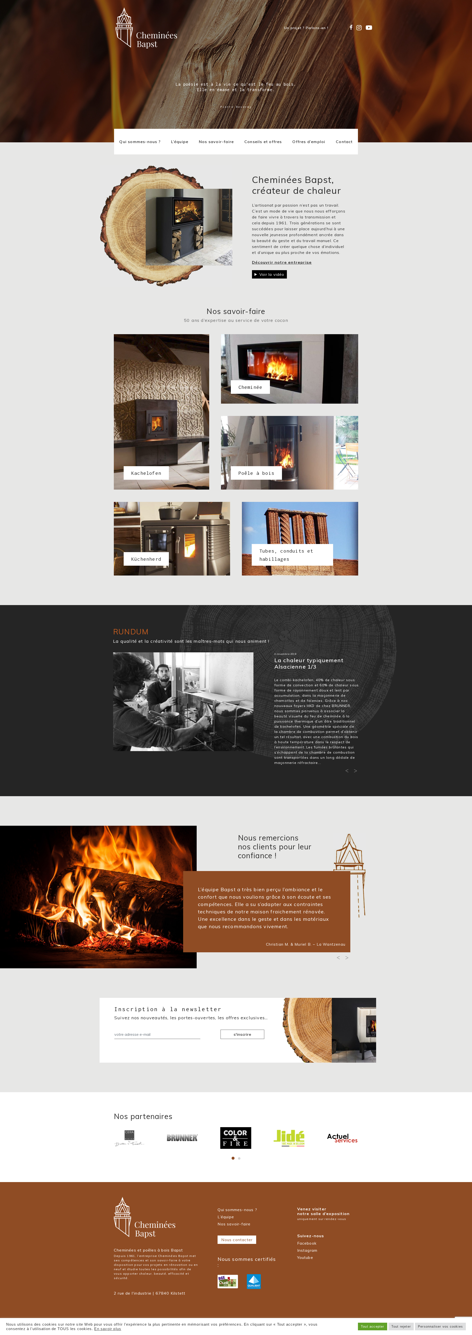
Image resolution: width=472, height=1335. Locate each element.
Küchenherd (138, 554)
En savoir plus (107, 1329)
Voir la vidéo (271, 274)
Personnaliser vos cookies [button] (440, 1326)
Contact (344, 141)
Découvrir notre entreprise (282, 262)
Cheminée (245, 384)
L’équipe (180, 141)
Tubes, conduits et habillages (286, 554)
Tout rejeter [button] (401, 1326)
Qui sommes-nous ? (139, 141)
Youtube (305, 1257)
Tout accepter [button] (372, 1326)
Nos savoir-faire (216, 141)
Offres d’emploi (308, 141)
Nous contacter (236, 1239)
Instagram (307, 1250)
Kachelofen (135, 427)
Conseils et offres (263, 141)
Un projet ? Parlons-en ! (306, 28)
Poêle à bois (248, 465)
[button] (347, 771)
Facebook (307, 1243)
